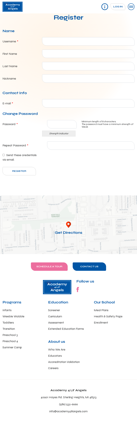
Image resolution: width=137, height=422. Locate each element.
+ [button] (5, 200)
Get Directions (68, 233)
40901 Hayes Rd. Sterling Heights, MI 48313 (68, 397)
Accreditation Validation (64, 362)
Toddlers (8, 322)
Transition (9, 329)
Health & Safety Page (108, 316)
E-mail (8, 103)
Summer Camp (12, 347)
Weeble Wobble (13, 316)
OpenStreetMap (119, 252)
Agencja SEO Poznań (102, 252)
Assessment (56, 322)
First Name (10, 54)
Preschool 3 (10, 335)
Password (10, 124)
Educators (55, 356)
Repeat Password (15, 145)
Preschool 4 (10, 341)
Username (10, 41)
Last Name (10, 66)
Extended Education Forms (66, 329)
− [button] (5, 205)
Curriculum (55, 316)
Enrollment (101, 322)
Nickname (9, 78)
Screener (54, 310)
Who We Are (56, 349)
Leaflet (89, 252)
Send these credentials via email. (20, 157)
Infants (7, 310)
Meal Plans (101, 310)
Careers (53, 368)
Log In (118, 6)
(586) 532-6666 (68, 404)
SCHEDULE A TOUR (49, 266)
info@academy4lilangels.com (68, 411)
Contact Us (89, 266)
